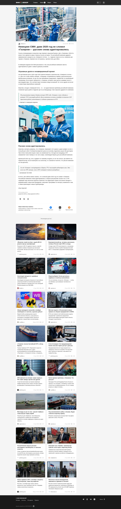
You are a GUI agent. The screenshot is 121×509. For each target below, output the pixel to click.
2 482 (73, 322)
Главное (35, 2)
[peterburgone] (18, 390)
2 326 (73, 356)
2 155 (73, 423)
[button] (20, 199)
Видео (49, 2)
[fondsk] (18, 288)
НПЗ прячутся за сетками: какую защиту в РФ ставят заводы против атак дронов (29, 378)
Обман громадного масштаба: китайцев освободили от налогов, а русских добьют (29, 310)
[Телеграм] (83, 499)
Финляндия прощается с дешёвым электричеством (27, 277)
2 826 (42, 288)
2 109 (73, 457)
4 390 (42, 254)
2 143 (42, 457)
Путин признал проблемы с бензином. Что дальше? (61, 378)
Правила (37, 500)
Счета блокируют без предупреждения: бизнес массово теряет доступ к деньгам (61, 344)
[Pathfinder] (49, 491)
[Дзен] (94, 499)
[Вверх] (102, 499)
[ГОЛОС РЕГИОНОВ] (49, 254)
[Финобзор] (22, 2)
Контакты (24, 500)
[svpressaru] (49, 288)
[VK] (90, 499)
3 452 (73, 254)
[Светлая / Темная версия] (99, 2)
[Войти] (103, 2)
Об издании (30, 500)
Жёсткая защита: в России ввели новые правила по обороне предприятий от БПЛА (61, 310)
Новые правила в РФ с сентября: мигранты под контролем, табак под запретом (30, 480)
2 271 (42, 390)
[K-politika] (18, 322)
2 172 (42, 423)
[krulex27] (19, 43)
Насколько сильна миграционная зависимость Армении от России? (58, 480)
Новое (42, 2)
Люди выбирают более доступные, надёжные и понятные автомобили (59, 277)
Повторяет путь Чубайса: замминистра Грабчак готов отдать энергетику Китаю (60, 446)
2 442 (42, 356)
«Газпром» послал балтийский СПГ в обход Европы (30, 344)
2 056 (42, 491)
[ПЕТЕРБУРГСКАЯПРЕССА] (18, 254)
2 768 (73, 288)
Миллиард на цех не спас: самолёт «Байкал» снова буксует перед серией (30, 412)
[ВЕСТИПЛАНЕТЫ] (49, 458)
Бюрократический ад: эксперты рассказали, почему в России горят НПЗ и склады (62, 243)
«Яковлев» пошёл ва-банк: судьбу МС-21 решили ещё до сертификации (29, 243)
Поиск (55, 2)
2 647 (42, 322)
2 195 (73, 390)
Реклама (18, 500)
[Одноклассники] (87, 499)
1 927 (73, 491)
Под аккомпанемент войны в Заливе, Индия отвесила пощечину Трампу (62, 412)
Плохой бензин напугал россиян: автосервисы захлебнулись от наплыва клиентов (29, 447)
